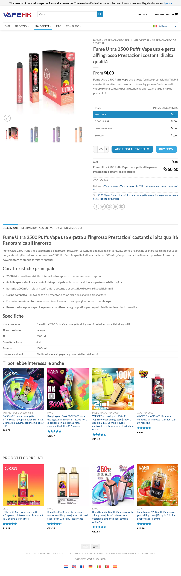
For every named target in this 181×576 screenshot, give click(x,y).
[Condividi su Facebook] (96, 207)
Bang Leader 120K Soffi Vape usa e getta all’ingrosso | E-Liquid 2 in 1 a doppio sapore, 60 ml (156, 515)
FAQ (58, 26)
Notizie (66, 553)
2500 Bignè (104, 195)
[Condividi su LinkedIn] (122, 207)
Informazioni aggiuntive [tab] (37, 228)
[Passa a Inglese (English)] (74, 566)
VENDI (56, 553)
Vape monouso (111, 186)
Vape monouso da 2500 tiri (134, 186)
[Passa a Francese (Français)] (82, 566)
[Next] (81, 79)
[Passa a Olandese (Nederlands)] (66, 566)
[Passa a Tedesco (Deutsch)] (90, 566)
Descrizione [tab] (10, 228)
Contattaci (148, 553)
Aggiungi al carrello (132, 149)
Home (6, 26)
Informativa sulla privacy (122, 553)
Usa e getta (41, 26)
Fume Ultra (116, 195)
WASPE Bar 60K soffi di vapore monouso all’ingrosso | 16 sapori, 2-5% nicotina (156, 419)
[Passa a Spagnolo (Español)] (115, 566)
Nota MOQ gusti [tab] (74, 228)
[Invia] (100, 14)
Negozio (21, 26)
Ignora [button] (168, 3)
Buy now (166, 149)
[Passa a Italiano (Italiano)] (98, 566)
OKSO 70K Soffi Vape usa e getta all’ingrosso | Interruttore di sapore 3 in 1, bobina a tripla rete (23, 515)
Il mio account (35, 553)
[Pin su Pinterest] (115, 207)
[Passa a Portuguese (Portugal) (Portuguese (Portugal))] (106, 566)
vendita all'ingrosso (109, 198)
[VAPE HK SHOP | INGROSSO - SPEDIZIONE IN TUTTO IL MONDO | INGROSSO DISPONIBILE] (17, 14)
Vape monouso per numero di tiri (126, 40)
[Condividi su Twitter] (103, 207)
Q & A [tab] (59, 228)
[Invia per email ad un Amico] (109, 207)
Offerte (78, 553)
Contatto (72, 26)
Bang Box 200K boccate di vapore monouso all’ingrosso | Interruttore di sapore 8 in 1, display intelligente (67, 515)
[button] (165, 14)
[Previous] (9, 79)
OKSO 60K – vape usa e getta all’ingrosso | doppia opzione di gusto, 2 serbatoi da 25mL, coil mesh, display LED (23, 421)
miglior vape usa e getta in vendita (140, 195)
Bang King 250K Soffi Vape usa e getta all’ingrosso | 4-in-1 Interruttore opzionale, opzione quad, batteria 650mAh (112, 516)
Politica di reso (94, 553)
